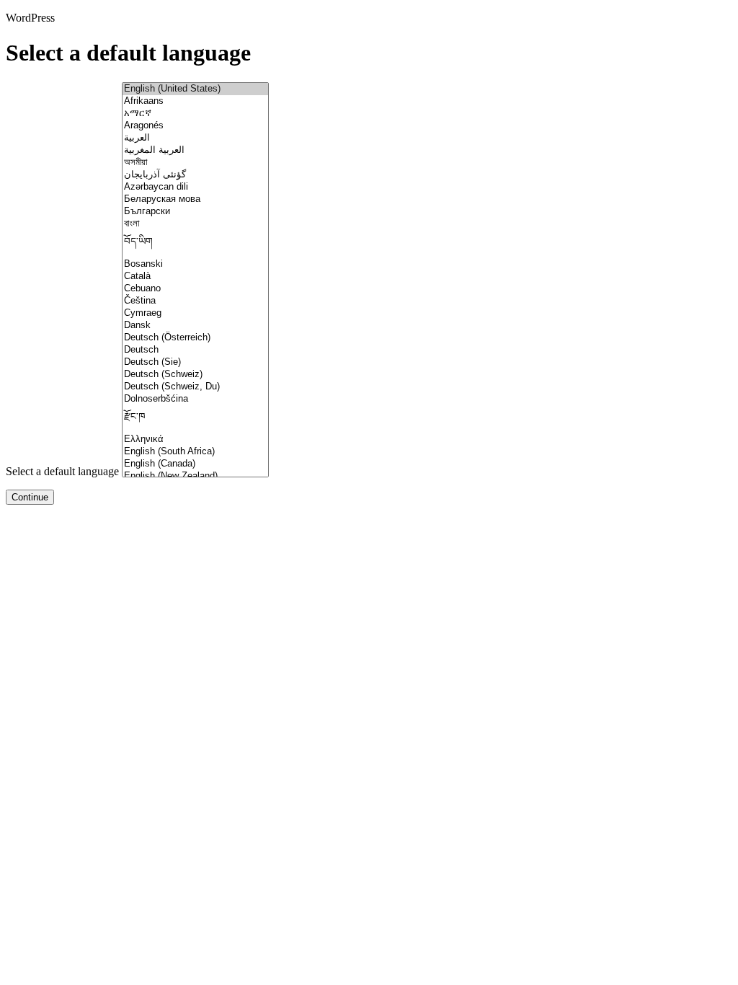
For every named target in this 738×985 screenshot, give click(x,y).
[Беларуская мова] (195, 199)
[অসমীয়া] (195, 162)
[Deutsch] (195, 350)
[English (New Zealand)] (195, 476)
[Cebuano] (195, 289)
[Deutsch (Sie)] (195, 362)
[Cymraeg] (195, 313)
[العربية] (195, 138)
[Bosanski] (195, 264)
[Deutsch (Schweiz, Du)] (195, 387)
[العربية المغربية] (195, 150)
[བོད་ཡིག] (195, 244)
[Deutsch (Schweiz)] (195, 374)
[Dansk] (195, 325)
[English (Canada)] (195, 464)
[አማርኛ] (195, 113)
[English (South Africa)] (195, 452)
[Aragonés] (195, 126)
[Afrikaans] (195, 101)
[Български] (195, 212)
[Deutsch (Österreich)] (195, 338)
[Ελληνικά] (195, 439)
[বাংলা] (195, 224)
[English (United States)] (195, 89)
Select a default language (62, 471)
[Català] (195, 276)
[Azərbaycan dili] (195, 187)
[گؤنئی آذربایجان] (195, 175)
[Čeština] (195, 301)
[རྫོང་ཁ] (195, 419)
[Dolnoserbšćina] (195, 399)
